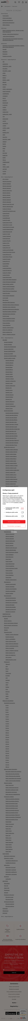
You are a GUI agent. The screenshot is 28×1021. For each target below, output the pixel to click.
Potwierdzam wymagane (14, 526)
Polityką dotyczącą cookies (16, 497)
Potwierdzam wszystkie (14, 521)
